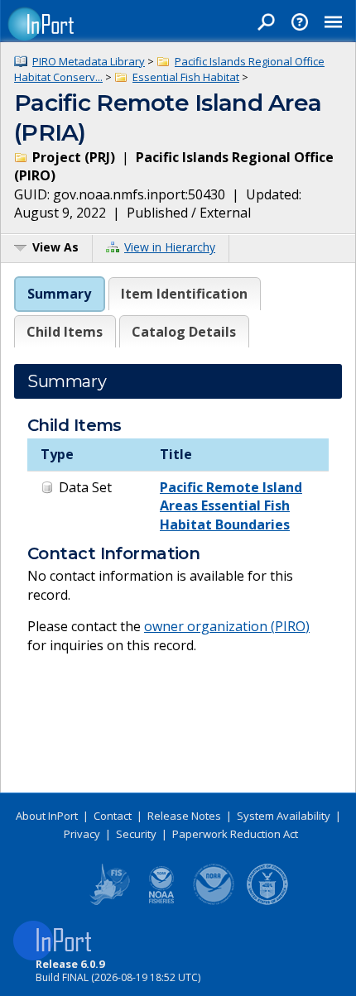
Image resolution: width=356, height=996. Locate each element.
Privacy (82, 833)
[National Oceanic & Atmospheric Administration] (214, 902)
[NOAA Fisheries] (161, 902)
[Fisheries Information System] (108, 902)
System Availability (283, 815)
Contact (113, 815)
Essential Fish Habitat (185, 76)
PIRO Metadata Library (88, 61)
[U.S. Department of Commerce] (267, 902)
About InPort (47, 815)
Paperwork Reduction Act (235, 833)
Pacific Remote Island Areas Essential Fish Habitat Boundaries (231, 506)
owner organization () (227, 626)
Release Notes (184, 815)
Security (136, 833)
